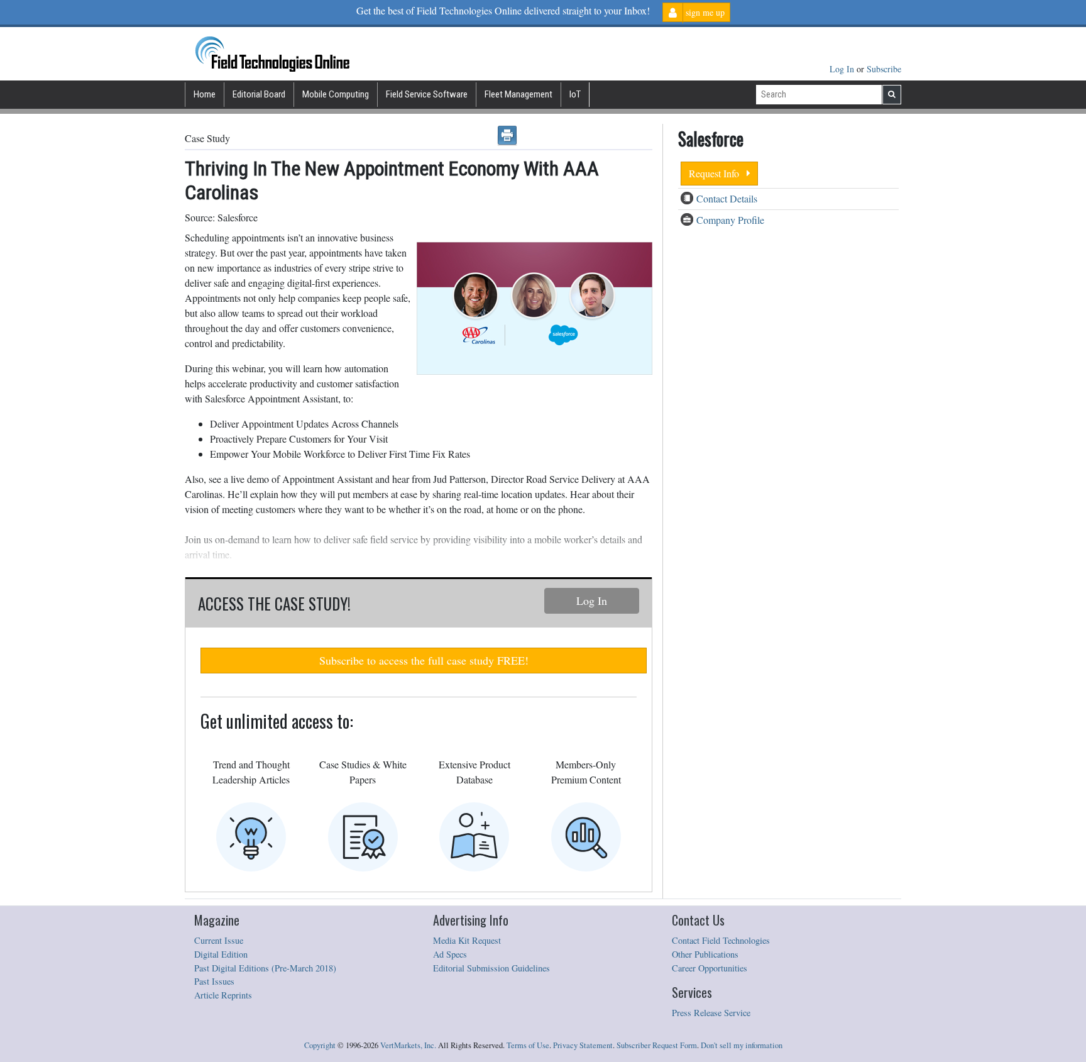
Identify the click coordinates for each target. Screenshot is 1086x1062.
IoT (575, 94)
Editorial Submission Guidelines (491, 968)
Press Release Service (711, 1013)
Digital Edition (221, 954)
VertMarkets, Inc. (408, 1045)
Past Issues (214, 981)
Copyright (320, 1045)
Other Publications (705, 954)
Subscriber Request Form (657, 1045)
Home (205, 94)
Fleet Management (518, 94)
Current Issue (218, 940)
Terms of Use (528, 1045)
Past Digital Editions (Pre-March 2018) (265, 968)
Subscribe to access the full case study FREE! (424, 660)
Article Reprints (223, 995)
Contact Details (726, 198)
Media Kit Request (467, 940)
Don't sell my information (741, 1045)
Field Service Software (427, 94)
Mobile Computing (335, 94)
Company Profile (730, 219)
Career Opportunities (709, 968)
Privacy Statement (583, 1045)
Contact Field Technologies (721, 940)
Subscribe (884, 69)
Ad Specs (450, 954)
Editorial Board (259, 94)
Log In (843, 69)
